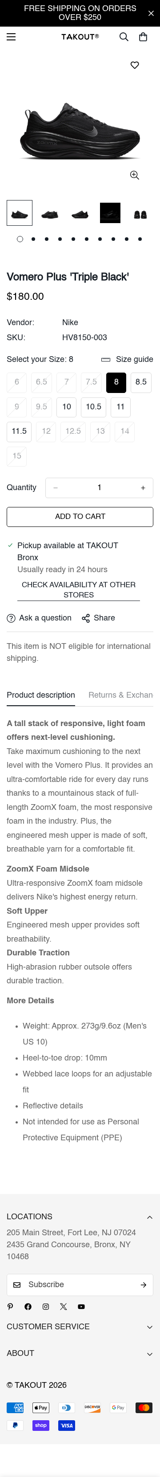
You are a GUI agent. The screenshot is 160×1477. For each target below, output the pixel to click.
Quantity (21, 488)
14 (127, 435)
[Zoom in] (134, 175)
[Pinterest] (10, 1306)
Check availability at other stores (79, 590)
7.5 (94, 385)
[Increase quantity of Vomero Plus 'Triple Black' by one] (143, 488)
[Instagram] (45, 1306)
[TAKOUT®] (80, 36)
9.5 (44, 410)
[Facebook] (28, 1306)
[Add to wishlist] (134, 65)
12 (49, 435)
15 (19, 459)
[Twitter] (63, 1306)
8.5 (144, 385)
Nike (70, 323)
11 (123, 410)
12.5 (75, 435)
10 (69, 410)
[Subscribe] (143, 1285)
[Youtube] (81, 1306)
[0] (143, 37)
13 (103, 435)
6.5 (44, 385)
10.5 (96, 410)
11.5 (22, 435)
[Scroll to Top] (144, 1430)
